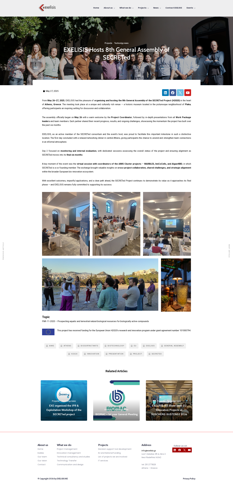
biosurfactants (89, 346)
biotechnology (116, 346)
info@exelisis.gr (149, 450)
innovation (93, 354)
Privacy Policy (189, 478)
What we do (125, 7)
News (156, 7)
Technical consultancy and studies (73, 456)
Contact (42, 464)
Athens (67, 346)
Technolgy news (121, 43)
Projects (142, 7)
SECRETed (157, 354)
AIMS (51, 346)
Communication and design (70, 464)
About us (108, 7)
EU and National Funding (109, 453)
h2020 (74, 354)
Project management (67, 449)
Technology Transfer (67, 460)
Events (190, 7)
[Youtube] (187, 92)
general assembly (174, 346)
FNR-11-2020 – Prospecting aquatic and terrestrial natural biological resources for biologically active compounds (95, 321)
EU (135, 346)
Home (96, 7)
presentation (116, 354)
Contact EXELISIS (173, 7)
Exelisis (41, 453)
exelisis (150, 346)
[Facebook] (172, 92)
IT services (103, 460)
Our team (42, 456)
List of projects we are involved (112, 456)
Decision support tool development (114, 449)
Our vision (42, 460)
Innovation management (69, 453)
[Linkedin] (165, 92)
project (137, 354)
